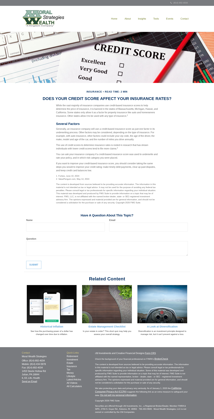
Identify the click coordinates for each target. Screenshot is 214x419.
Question (31, 239)
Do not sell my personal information (118, 395)
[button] (127, 19)
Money (70, 373)
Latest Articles (74, 379)
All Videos (72, 383)
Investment (72, 359)
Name (29, 220)
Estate (70, 363)
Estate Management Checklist (107, 326)
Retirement (72, 356)
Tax (68, 369)
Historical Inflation (51, 326)
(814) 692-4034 (180, 3)
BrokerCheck (161, 359)
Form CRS (150, 353)
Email (112, 220)
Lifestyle (71, 376)
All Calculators (74, 386)
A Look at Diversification (162, 326)
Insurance (72, 366)
